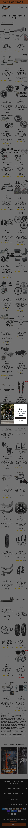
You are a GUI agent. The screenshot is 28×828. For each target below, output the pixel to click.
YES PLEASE (20, 418)
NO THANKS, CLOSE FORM (20, 420)
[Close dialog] (26, 405)
